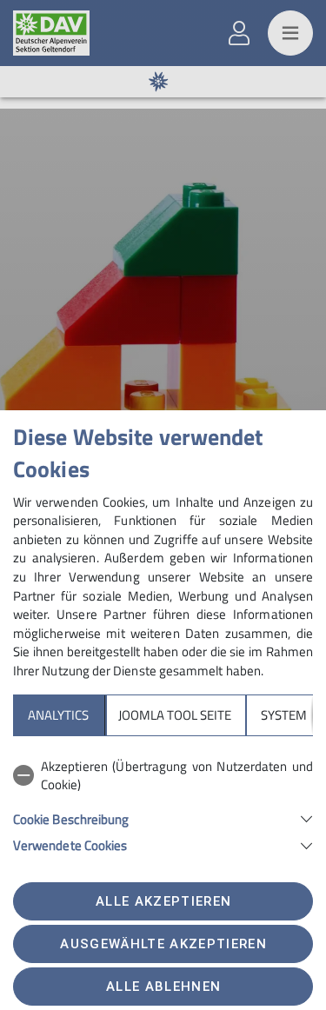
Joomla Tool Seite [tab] (174, 715)
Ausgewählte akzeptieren (163, 944)
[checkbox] (163, 775)
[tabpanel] (163, 802)
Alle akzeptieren (163, 901)
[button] (163, 817)
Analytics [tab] (58, 715)
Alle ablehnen (163, 986)
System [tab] (284, 715)
